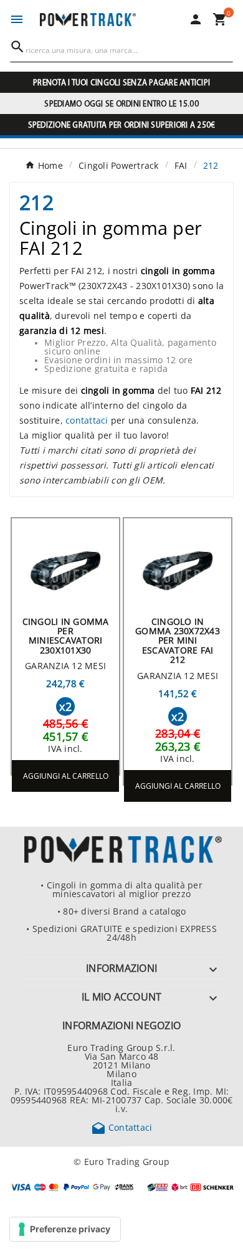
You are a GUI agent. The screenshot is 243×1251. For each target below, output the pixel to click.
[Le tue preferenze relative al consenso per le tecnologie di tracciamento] (65, 1229)
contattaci (86, 420)
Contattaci (122, 1127)
